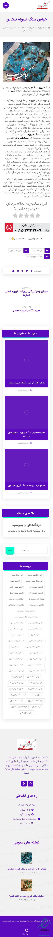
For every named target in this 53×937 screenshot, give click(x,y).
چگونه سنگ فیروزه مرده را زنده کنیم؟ (26, 896)
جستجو (10, 550)
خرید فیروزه (34, 635)
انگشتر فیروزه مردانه (36, 605)
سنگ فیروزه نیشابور (34, 256)
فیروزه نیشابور (15, 250)
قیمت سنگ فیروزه (16, 700)
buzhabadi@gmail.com (25, 819)
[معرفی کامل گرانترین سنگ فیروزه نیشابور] (26, 858)
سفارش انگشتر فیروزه (33, 647)
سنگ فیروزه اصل (36, 653)
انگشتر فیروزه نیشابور (16, 605)
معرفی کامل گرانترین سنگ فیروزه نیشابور (26, 869)
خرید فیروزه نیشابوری (16, 641)
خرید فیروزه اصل (19, 635)
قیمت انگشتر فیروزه (18, 694)
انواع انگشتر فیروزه (35, 575)
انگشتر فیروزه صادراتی (36, 599)
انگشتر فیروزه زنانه (36, 593)
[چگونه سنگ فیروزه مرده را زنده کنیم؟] (26, 885)
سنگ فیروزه (34, 134)
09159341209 (24, 805)
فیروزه (41, 87)
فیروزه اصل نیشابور (16, 688)
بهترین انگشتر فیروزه (36, 623)
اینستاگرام (25, 823)
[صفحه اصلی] (49, 27)
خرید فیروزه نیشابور (36, 641)
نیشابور (33, 87)
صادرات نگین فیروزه (36, 659)
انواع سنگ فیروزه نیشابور (34, 581)
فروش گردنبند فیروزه (35, 688)
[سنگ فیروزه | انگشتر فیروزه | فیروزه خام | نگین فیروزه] (43, 5)
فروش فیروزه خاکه (35, 683)
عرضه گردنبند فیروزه (36, 671)
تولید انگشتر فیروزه (16, 623)
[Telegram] (24, 783)
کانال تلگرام (25, 810)
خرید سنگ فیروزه (16, 629)
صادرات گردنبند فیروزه (17, 659)
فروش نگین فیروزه (17, 683)
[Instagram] (30, 783)
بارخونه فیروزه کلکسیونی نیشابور (26, 617)
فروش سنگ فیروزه (33, 677)
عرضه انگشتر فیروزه (35, 665)
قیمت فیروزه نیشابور (19, 706)
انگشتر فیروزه (14, 581)
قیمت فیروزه (36, 706)
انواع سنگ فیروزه (17, 575)
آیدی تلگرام (25, 814)
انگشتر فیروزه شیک (17, 593)
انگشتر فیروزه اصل (36, 587)
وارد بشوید (14, 531)
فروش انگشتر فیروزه (16, 671)
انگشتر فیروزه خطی (17, 587)
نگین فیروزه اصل (26, 712)
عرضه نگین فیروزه (16, 665)
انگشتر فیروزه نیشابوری (26, 611)
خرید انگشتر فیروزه (35, 629)
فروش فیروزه (17, 677)
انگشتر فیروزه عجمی (15, 599)
